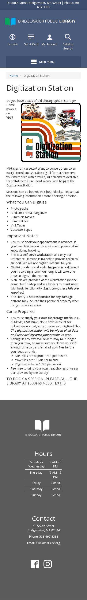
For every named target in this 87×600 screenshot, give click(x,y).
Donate (12, 44)
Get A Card (31, 44)
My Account (49, 44)
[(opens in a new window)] (49, 37)
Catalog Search (68, 46)
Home (14, 76)
